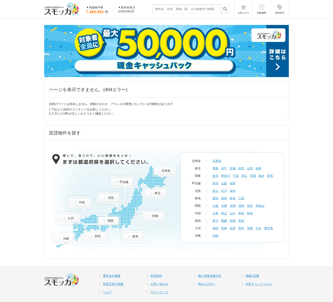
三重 (241, 198)
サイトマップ (159, 292)
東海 (135, 236)
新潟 (215, 183)
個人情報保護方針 (210, 276)
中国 (82, 202)
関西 (110, 220)
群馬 (270, 176)
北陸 (111, 197)
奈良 (250, 205)
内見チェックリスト (259, 284)
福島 (258, 168)
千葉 (236, 176)
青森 (215, 168)
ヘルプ (107, 292)
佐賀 (233, 228)
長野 (233, 183)
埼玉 (244, 176)
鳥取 (241, 213)
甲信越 (124, 182)
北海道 (166, 170)
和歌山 (260, 205)
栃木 (261, 176)
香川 (215, 220)
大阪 (215, 205)
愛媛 (224, 220)
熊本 (241, 228)
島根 (250, 213)
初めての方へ (207, 284)
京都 (233, 205)
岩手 (224, 168)
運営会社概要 (112, 276)
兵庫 (224, 205)
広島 (215, 213)
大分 (258, 228)
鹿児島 (268, 228)
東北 (157, 193)
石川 (224, 190)
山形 (250, 168)
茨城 (253, 176)
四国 (98, 236)
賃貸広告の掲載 (113, 284)
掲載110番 (252, 276)
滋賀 (241, 205)
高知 (241, 220)
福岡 (215, 228)
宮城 (233, 168)
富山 (215, 190)
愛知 (215, 198)
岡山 (224, 213)
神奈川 (225, 176)
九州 (71, 218)
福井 (233, 190)
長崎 (224, 228)
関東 (155, 216)
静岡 (224, 198)
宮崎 (250, 228)
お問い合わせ (159, 284)
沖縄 (66, 238)
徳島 (233, 220)
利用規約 (156, 276)
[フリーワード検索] (225, 9)
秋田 (241, 168)
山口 (233, 213)
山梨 (224, 183)
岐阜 (233, 198)
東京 (215, 176)
